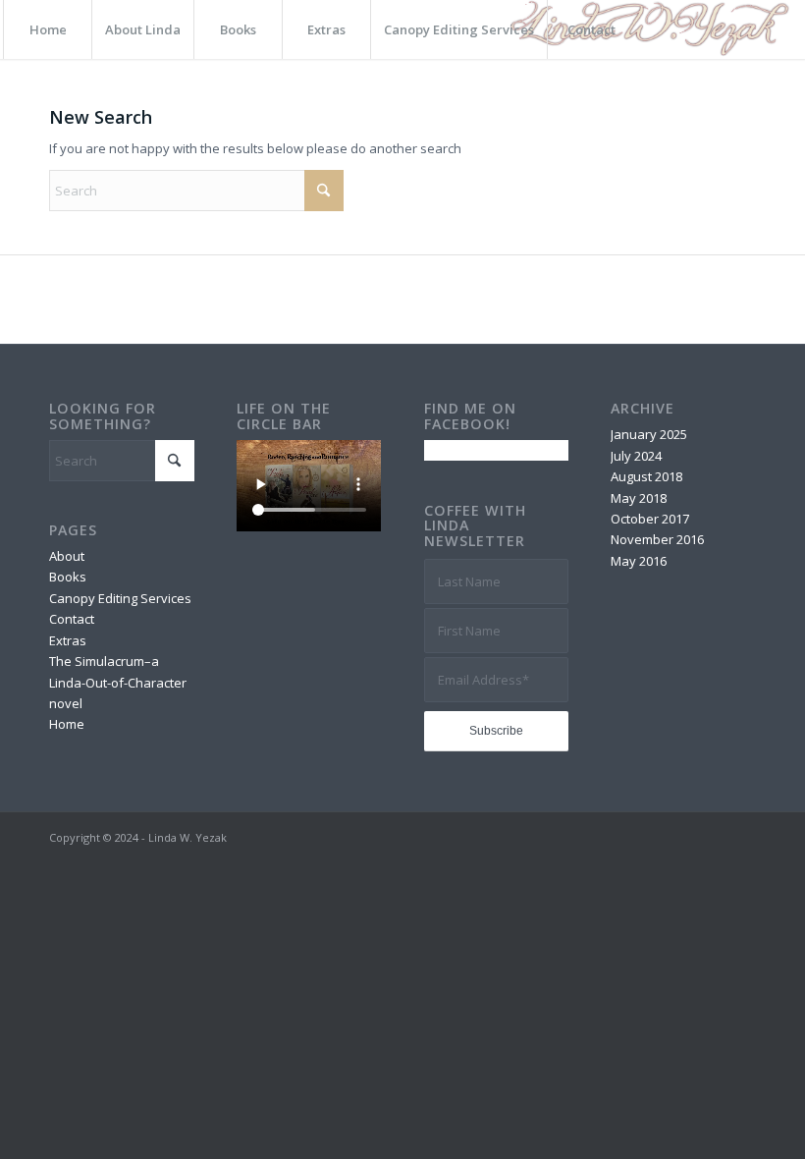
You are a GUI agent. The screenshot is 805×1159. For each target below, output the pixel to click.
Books (67, 576)
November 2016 (657, 539)
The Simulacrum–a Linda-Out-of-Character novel (118, 682)
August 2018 (646, 476)
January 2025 (649, 434)
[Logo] (646, 29)
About (66, 556)
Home (66, 724)
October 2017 (650, 518)
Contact (71, 619)
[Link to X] (711, 837)
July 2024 (636, 456)
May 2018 (639, 498)
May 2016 (639, 561)
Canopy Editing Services (120, 598)
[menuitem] (47, 29)
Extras (67, 640)
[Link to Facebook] (741, 837)
